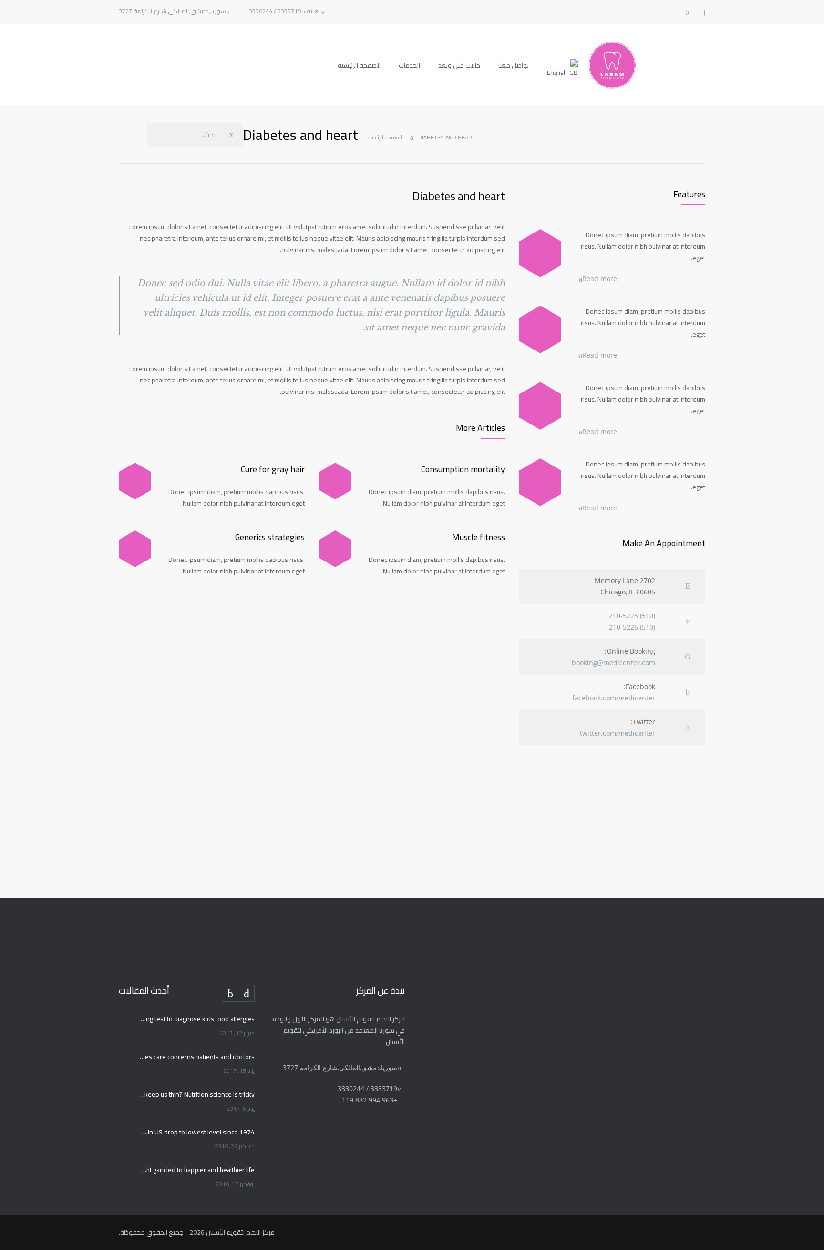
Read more (599, 278)
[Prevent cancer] (540, 482)
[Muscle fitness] (335, 549)
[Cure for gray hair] (135, 481)
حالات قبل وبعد (459, 65)
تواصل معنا (513, 65)
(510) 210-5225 (632, 615)
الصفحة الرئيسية (359, 65)
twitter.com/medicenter (617, 733)
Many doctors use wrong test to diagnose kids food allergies (197, 1019)
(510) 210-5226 (632, 627)
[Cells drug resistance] (540, 329)
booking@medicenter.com (613, 662)
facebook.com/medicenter (613, 697)
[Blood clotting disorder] (540, 253)
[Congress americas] (540, 406)
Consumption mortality (463, 469)
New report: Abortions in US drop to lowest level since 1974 (197, 1132)
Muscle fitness (478, 537)
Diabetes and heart (458, 196)
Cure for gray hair (273, 469)
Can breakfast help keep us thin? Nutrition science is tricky (197, 1094)
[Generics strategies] (135, 549)
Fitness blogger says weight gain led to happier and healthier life (197, 1170)
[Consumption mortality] (335, 481)
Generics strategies (270, 537)
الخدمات (409, 65)
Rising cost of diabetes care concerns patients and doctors (197, 1056)
